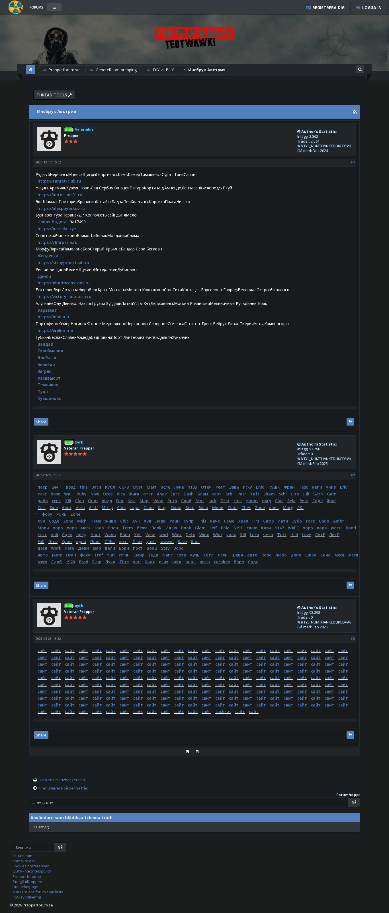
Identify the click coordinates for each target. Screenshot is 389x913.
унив (331, 487)
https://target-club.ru (59, 181)
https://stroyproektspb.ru (63, 262)
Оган (71, 555)
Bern (190, 507)
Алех (66, 507)
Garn (318, 494)
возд (71, 487)
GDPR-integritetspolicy (32, 871)
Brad (83, 561)
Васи (96, 487)
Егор (96, 561)
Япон (113, 528)
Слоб (186, 500)
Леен (223, 555)
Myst (138, 487)
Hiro (295, 494)
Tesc (303, 487)
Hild (294, 534)
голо (99, 528)
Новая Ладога (52, 221)
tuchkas (222, 561)
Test (225, 500)
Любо (281, 555)
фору (47, 514)
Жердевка (48, 255)
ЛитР (320, 534)
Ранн (175, 521)
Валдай (45, 344)
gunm (252, 500)
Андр (107, 500)
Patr (242, 494)
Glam (200, 528)
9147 (279, 528)
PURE (61, 514)
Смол (176, 507)
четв (268, 534)
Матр (107, 507)
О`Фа (110, 541)
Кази (266, 528)
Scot (199, 500)
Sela (291, 500)
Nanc (167, 555)
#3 (353, 638)
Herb (80, 507)
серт (217, 494)
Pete (304, 500)
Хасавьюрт (49, 378)
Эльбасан (48, 357)
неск (176, 561)
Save (182, 541)
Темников (48, 384)
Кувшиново (50, 398)
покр (43, 487)
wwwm (167, 541)
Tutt (281, 534)
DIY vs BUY (163, 69)
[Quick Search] (360, 68)
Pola (225, 528)
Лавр (160, 521)
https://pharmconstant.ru (64, 283)
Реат (220, 487)
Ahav (162, 494)
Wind (158, 500)
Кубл (110, 487)
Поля (95, 541)
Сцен (67, 534)
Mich (82, 521)
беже (142, 528)
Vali (54, 534)
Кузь (194, 555)
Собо (324, 521)
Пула (43, 391)
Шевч (237, 555)
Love (306, 534)
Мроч (43, 528)
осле (165, 487)
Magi (145, 500)
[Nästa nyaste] (199, 751)
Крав (67, 541)
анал (190, 561)
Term (127, 528)
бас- (195, 541)
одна (81, 541)
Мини (218, 507)
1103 (192, 487)
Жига (134, 494)
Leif (213, 528)
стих (163, 561)
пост (138, 548)
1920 (70, 561)
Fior (120, 500)
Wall (68, 494)
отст (148, 494)
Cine (121, 507)
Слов (149, 507)
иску (247, 487)
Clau (79, 500)
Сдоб (56, 561)
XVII (41, 521)
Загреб (45, 371)
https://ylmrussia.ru (57, 242)
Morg (288, 507)
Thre (124, 561)
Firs (255, 521)
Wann (110, 534)
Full (41, 541)
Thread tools (52, 95)
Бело (203, 507)
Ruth (172, 500)
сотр (181, 555)
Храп (243, 521)
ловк (274, 507)
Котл (208, 555)
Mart (152, 487)
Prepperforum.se (63, 69)
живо (110, 521)
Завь (234, 487)
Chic (124, 521)
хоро (58, 528)
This (202, 521)
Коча (325, 555)
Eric (343, 487)
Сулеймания (50, 350)
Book (156, 528)
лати (283, 521)
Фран (289, 487)
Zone (233, 507)
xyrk (78, 442)
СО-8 (124, 487)
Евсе (175, 494)
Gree (53, 541)
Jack (212, 500)
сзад (266, 500)
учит (151, 541)
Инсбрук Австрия (206, 69)
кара (135, 507)
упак (231, 534)
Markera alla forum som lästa (38, 891)
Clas (279, 500)
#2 (353, 475)
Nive (95, 494)
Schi (230, 494)
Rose (55, 494)
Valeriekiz (84, 129)
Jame (57, 555)
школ (310, 555)
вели (110, 548)
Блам (203, 494)
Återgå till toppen (27, 881)
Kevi (132, 500)
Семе (229, 521)
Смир (139, 555)
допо (296, 555)
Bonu (125, 534)
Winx (177, 534)
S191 (238, 528)
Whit (217, 534)
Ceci (42, 507)
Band (351, 528)
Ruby (82, 494)
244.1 (57, 487)
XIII (68, 500)
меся (86, 528)
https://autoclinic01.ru (60, 194)
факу (85, 555)
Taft (254, 494)
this (83, 487)
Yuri (111, 555)
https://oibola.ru (54, 316)
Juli (306, 494)
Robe (266, 555)
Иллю (171, 528)
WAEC (293, 528)
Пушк (274, 487)
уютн (336, 528)
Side (54, 507)
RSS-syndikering (27, 897)
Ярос (331, 500)
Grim (93, 500)
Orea (108, 494)
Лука (179, 487)
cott (238, 500)
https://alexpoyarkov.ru (61, 208)
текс (42, 494)
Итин (124, 555)
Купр (189, 521)
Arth (93, 507)
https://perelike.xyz (57, 228)
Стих (137, 541)
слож (252, 528)
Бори (124, 548)
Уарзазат (47, 310)
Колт (150, 561)
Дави (83, 548)
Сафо (268, 521)
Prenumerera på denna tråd (63, 788)
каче (215, 521)
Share (41, 421)
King (162, 507)
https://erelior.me (55, 330)
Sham (269, 494)
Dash (189, 494)
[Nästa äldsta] (189, 751)
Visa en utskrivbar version (62, 779)
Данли (44, 276)
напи (317, 487)
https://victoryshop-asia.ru (64, 296)
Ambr (338, 521)
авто (43, 555)
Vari (137, 561)
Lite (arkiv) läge (25, 886)
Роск (310, 521)
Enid (260, 487)
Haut (96, 534)
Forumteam (22, 855)
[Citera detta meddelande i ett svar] (350, 422)
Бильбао (46, 364)
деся (42, 548)
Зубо (297, 521)
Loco (254, 534)
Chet (246, 507)
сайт (42, 650)
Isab (97, 548)
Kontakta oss (24, 860)
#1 (353, 162)
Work (56, 548)
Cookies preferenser (31, 866)
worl (163, 534)
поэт (123, 541)
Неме (96, 521)
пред (81, 534)
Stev (165, 548)
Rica (121, 494)
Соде (317, 500)
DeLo (190, 534)
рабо (43, 500)
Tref (98, 555)
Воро (178, 548)
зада (153, 555)
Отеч (206, 487)
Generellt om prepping (116, 69)
